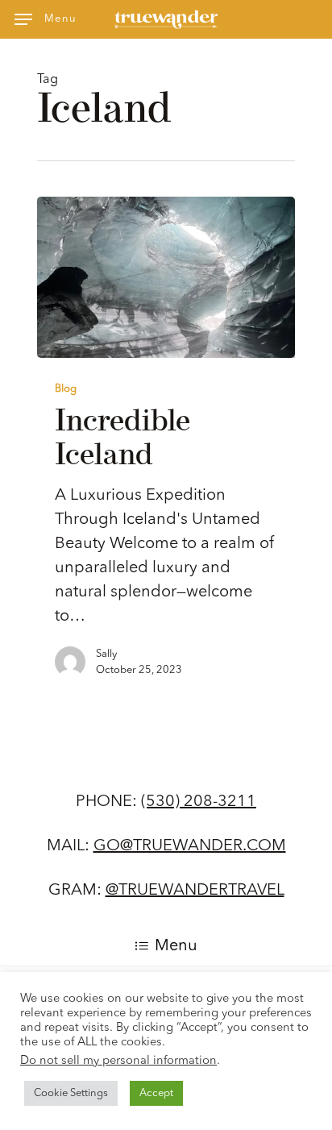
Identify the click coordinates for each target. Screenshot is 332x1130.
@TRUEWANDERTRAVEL (195, 891)
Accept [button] (156, 1093)
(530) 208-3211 (198, 802)
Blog (66, 389)
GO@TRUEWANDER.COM (189, 846)
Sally (106, 654)
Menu (176, 946)
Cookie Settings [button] (71, 1093)
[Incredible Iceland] (166, 277)
